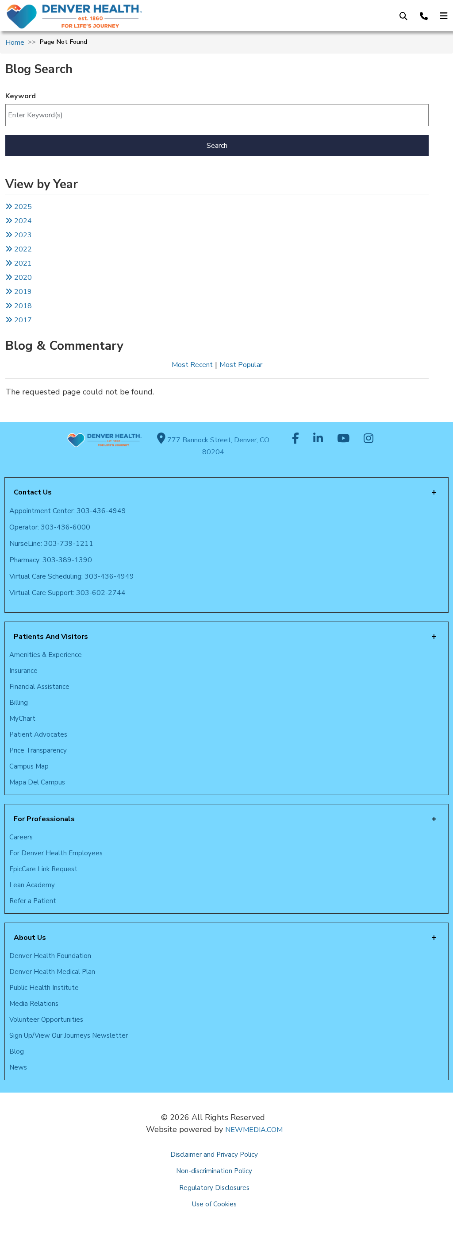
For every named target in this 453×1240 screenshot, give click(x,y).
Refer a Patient (32, 900)
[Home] (104, 16)
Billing (18, 702)
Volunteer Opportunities (46, 1019)
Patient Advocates (38, 734)
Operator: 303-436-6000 (49, 527)
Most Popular (240, 365)
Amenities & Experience (45, 654)
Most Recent (192, 365)
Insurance (23, 670)
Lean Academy (32, 885)
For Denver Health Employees (56, 853)
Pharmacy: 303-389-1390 (50, 560)
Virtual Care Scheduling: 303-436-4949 (71, 576)
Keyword (20, 96)
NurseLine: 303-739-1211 (51, 544)
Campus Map (29, 766)
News (18, 1067)
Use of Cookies (214, 1204)
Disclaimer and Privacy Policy (214, 1154)
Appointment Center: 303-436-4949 (67, 511)
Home (14, 42)
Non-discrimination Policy (214, 1171)
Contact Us (33, 492)
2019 (22, 292)
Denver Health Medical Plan (52, 971)
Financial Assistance (39, 686)
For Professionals (44, 819)
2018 (22, 306)
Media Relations (33, 1003)
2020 (22, 277)
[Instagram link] (368, 439)
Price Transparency (38, 750)
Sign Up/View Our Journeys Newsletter (68, 1035)
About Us (30, 938)
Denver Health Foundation (50, 955)
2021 (22, 263)
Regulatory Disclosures (214, 1187)
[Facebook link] (295, 439)
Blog (16, 1051)
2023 (22, 235)
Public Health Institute (44, 987)
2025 (22, 207)
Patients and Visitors (51, 636)
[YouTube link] (343, 439)
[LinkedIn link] (318, 439)
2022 (22, 249)
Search (217, 146)
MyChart (22, 718)
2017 (23, 320)
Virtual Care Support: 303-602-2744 (67, 593)
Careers (21, 837)
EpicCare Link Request (43, 869)
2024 (22, 221)
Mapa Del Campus (37, 782)
